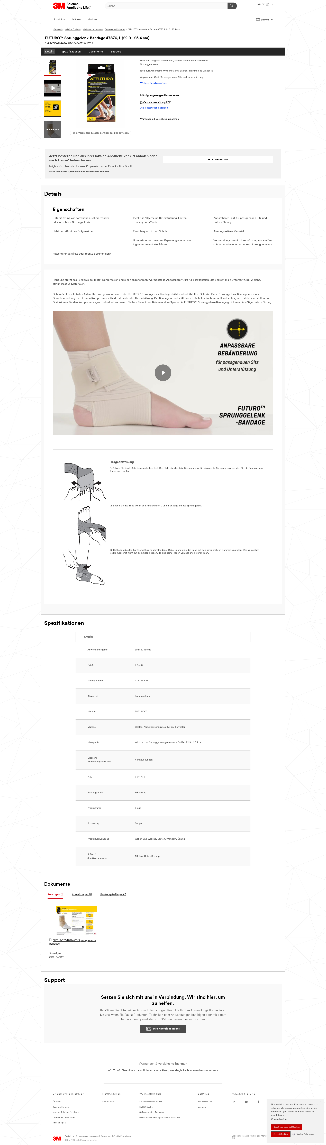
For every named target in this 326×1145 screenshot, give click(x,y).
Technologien (59, 1123)
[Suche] (232, 6)
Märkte (76, 19)
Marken (92, 19)
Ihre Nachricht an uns (166, 1028)
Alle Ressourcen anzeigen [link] (154, 108)
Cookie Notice (279, 1119)
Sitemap (202, 1107)
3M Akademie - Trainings (151, 1112)
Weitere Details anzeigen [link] (153, 83)
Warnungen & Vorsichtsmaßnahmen (159, 119)
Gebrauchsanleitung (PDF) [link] (157, 102)
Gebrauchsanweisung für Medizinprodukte (159, 1117)
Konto (265, 20)
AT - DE (261, 5)
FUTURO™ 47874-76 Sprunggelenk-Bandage (72, 942)
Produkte (59, 19)
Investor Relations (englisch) (66, 1112)
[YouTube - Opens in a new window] (246, 1101)
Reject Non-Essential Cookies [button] (287, 1127)
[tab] (55, 895)
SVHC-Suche (146, 1107)
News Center (108, 1102)
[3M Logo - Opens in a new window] (72, 6)
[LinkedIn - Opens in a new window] (234, 1101)
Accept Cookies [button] (281, 1134)
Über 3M (57, 1102)
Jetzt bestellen (218, 159)
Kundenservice (205, 1102)
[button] (303, 1134)
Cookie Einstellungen (122, 1136)
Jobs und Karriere (61, 1107)
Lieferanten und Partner (64, 1117)
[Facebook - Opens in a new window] (258, 1101)
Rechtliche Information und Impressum (81, 1136)
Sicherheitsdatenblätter (150, 1102)
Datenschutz (106, 1136)
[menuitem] (49, 51)
